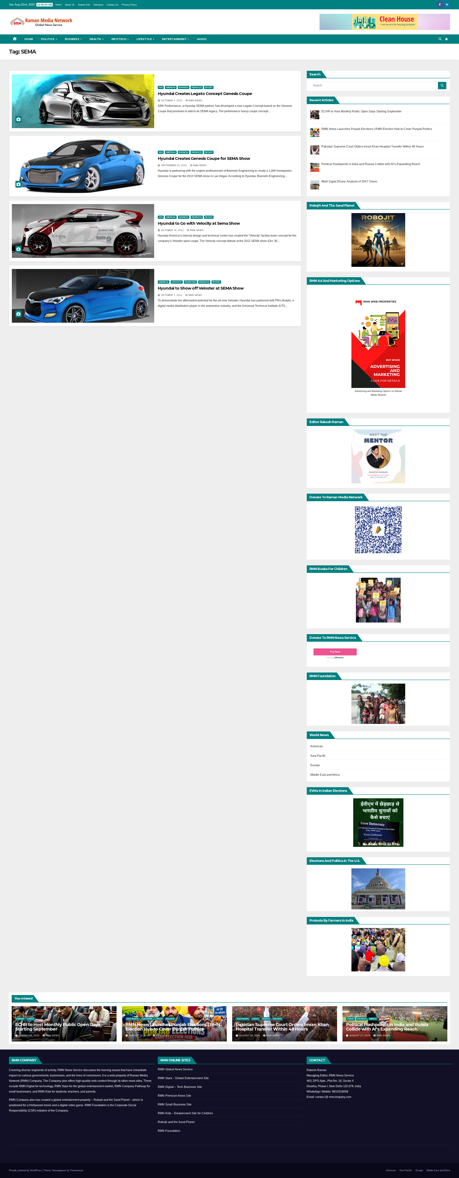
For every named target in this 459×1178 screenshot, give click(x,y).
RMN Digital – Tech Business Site (180, 1086)
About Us (70, 4)
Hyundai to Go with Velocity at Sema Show (199, 223)
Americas (171, 87)
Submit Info (84, 4)
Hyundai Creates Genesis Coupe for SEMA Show (204, 158)
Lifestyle (145, 39)
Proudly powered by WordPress (25, 1170)
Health (96, 39)
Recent (208, 87)
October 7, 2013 (172, 100)
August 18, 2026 (250, 1035)
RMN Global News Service (175, 1069)
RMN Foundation (169, 1130)
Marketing (190, 282)
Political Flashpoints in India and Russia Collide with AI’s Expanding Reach (387, 1027)
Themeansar (76, 1170)
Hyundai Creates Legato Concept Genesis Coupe (205, 93)
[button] (440, 38)
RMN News (195, 100)
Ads (161, 87)
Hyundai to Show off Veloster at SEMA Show (201, 288)
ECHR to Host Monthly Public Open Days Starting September (57, 1027)
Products (197, 87)
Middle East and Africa (325, 774)
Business (72, 39)
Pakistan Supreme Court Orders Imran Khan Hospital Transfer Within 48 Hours (282, 1027)
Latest (30, 1019)
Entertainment (175, 39)
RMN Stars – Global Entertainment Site (183, 1078)
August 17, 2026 (360, 1035)
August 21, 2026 (29, 1035)
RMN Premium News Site (174, 1095)
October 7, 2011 (172, 295)
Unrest (373, 1019)
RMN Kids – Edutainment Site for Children (185, 1113)
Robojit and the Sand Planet (176, 1122)
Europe (315, 765)
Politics (48, 39)
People (266, 1019)
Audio (202, 39)
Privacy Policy (129, 4)
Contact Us (112, 4)
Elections (147, 1019)
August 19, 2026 (139, 1035)
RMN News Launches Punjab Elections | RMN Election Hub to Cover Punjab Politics (173, 1027)
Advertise (98, 4)
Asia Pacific (318, 755)
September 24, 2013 (174, 165)
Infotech (119, 39)
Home (58, 4)
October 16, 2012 (172, 230)
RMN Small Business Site (175, 1104)
